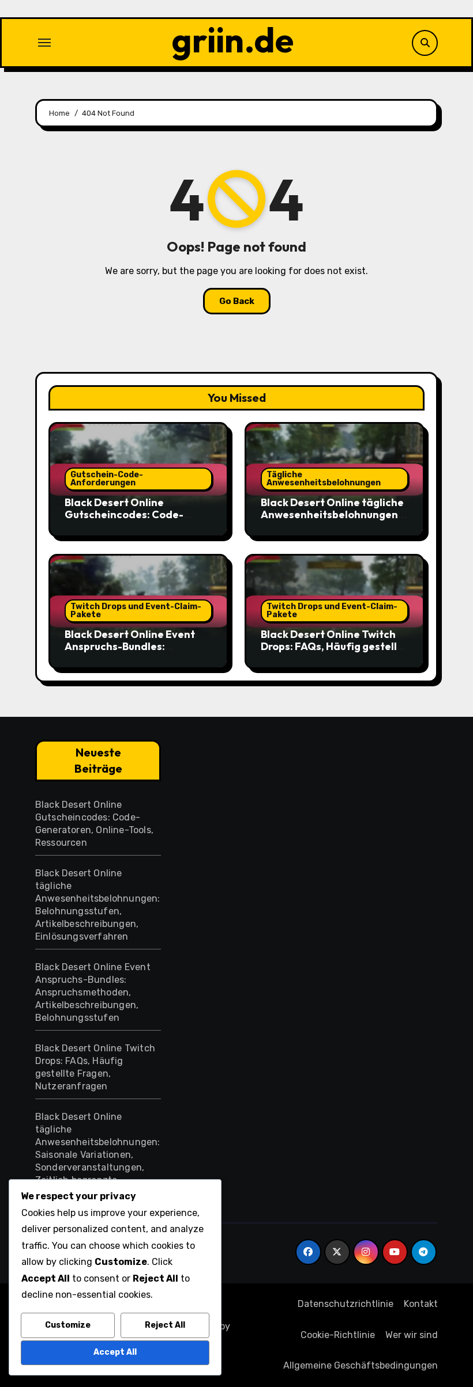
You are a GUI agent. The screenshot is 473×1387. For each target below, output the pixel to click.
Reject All (165, 1325)
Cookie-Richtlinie (338, 1334)
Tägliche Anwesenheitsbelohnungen (323, 479)
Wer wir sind (411, 1334)
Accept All (115, 1352)
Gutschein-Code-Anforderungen (106, 479)
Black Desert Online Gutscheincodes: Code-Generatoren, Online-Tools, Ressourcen (134, 521)
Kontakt (421, 1303)
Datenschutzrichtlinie (345, 1303)
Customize (68, 1325)
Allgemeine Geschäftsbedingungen (360, 1365)
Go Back (236, 301)
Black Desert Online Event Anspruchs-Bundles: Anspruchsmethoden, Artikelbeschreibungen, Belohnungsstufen (93, 992)
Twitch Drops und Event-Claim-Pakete (135, 611)
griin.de (233, 40)
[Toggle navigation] (44, 43)
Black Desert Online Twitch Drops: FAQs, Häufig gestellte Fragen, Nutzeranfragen (334, 647)
